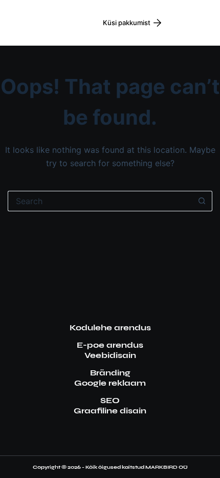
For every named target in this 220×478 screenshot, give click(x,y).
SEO (110, 400)
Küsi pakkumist (126, 22)
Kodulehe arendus (110, 327)
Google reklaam (110, 383)
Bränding (110, 372)
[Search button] (202, 201)
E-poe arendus (110, 345)
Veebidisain (110, 355)
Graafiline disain (110, 410)
